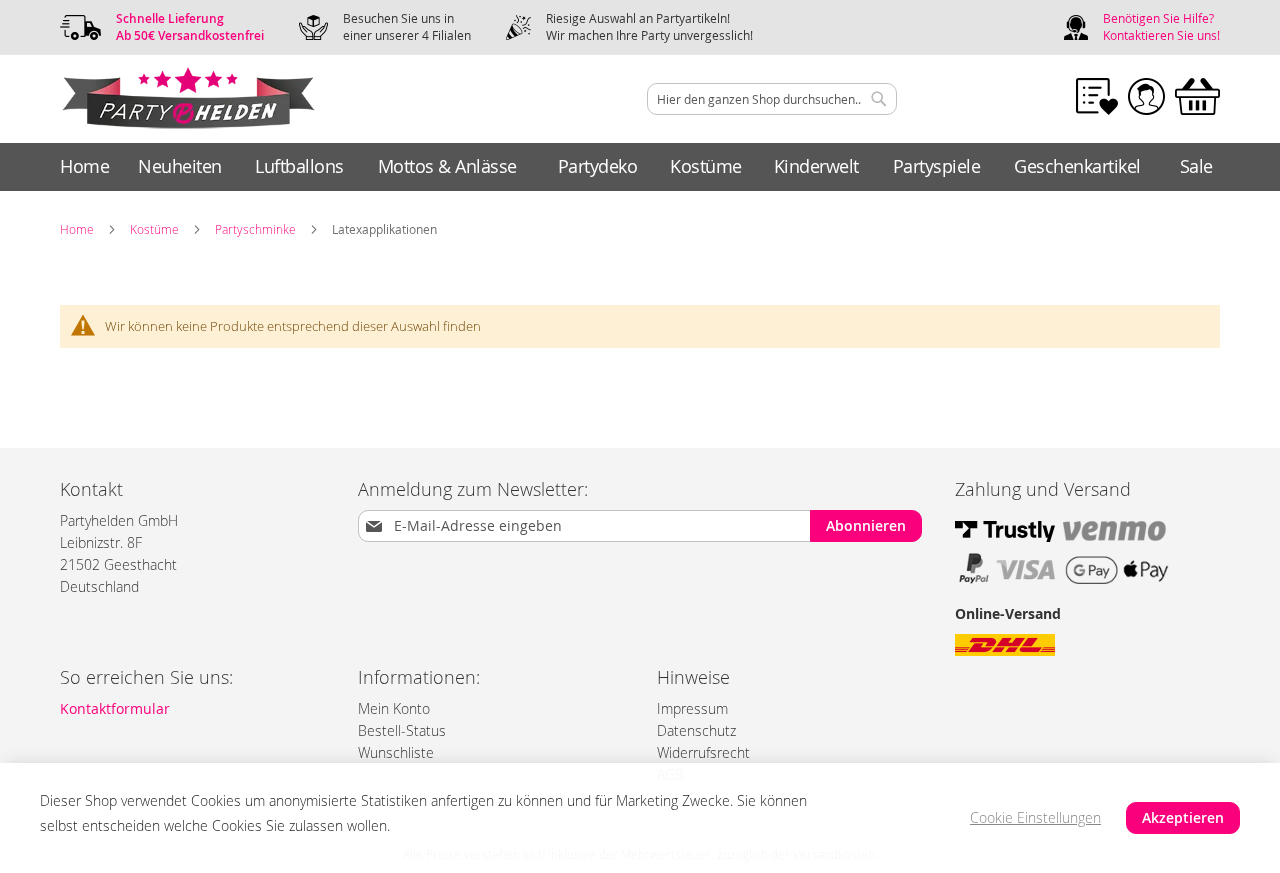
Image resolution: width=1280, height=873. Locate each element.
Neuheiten (180, 166)
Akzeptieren (1183, 817)
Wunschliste (396, 752)
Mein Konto (394, 708)
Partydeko (598, 166)
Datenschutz (696, 730)
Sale (1196, 166)
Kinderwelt (816, 166)
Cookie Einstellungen (1035, 817)
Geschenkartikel (1077, 166)
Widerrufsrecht (703, 752)
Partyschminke (255, 229)
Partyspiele (937, 166)
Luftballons (299, 166)
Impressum (692, 708)
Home (84, 166)
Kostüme (706, 166)
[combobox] (772, 99)
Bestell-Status (402, 730)
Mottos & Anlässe (447, 166)
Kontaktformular (115, 708)
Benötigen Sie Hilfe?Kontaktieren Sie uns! (1161, 26)
